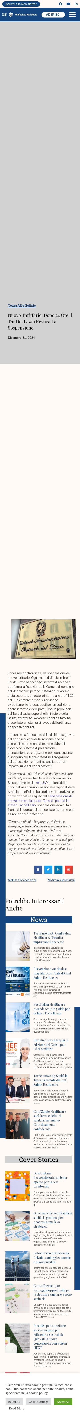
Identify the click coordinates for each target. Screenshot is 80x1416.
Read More (16, 1408)
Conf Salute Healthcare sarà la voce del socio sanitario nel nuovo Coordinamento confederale (50, 1120)
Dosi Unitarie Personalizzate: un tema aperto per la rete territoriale (50, 1180)
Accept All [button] (63, 1401)
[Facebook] (60, 4)
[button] (72, 14)
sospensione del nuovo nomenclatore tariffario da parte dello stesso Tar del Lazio (40, 800)
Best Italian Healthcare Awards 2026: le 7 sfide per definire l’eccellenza (52, 1008)
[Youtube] (68, 4)
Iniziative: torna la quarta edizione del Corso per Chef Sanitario (51, 1044)
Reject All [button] (14, 1401)
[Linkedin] (76, 4)
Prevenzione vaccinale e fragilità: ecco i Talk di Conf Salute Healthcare (52, 973)
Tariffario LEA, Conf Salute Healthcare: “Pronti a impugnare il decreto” (52, 937)
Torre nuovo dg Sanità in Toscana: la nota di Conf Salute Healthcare (51, 1080)
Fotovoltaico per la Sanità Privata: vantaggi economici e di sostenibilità (52, 1257)
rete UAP (42, 783)
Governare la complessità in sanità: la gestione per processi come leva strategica (53, 1220)
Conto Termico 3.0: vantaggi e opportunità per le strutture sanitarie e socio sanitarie (53, 1292)
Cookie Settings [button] (38, 1401)
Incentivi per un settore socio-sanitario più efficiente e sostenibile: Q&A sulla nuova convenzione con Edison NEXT (50, 1337)
